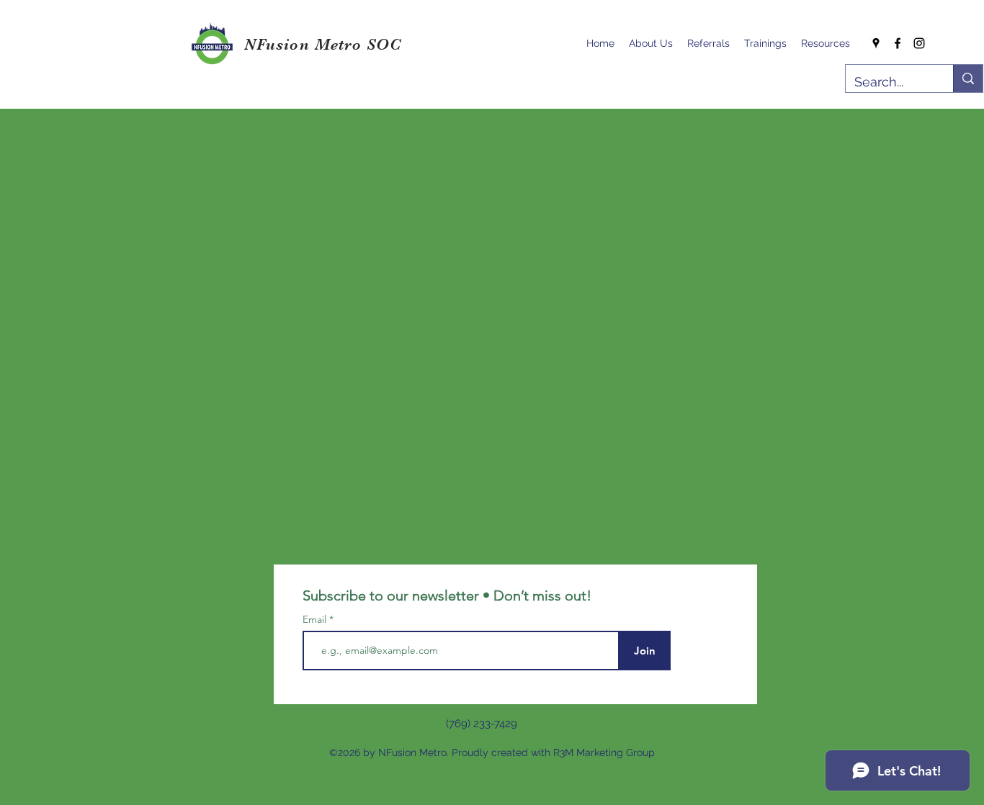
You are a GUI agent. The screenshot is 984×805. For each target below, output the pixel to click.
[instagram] (919, 43)
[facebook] (897, 43)
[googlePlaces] (876, 43)
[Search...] (968, 78)
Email (316, 619)
